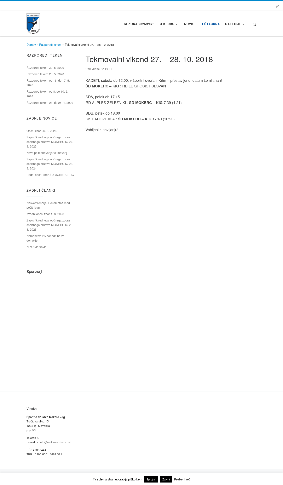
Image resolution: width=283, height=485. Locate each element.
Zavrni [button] (166, 479)
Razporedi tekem (50, 44)
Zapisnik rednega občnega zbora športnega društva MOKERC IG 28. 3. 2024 (50, 163)
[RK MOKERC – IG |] (33, 22)
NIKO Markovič (36, 247)
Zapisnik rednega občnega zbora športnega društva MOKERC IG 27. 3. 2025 (50, 141)
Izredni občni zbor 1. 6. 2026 (45, 214)
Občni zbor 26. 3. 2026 (42, 131)
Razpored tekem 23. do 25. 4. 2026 (50, 102)
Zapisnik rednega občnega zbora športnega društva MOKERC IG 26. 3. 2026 (50, 224)
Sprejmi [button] (151, 479)
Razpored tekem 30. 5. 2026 (45, 67)
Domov (31, 44)
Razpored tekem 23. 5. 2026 (45, 74)
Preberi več (182, 479)
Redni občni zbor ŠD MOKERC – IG (50, 175)
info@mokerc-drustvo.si (55, 442)
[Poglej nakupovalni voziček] (277, 6)
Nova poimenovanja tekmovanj (47, 153)
